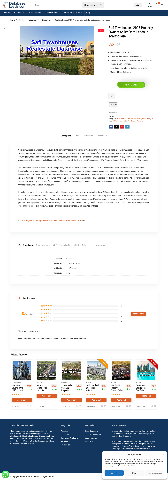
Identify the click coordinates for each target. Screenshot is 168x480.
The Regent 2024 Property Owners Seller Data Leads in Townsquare (51, 220)
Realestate (46, 20)
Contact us (65, 434)
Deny (134, 473)
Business (18, 12)
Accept (114, 473)
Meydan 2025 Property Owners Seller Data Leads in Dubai (117, 390)
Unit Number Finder (72, 12)
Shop (21, 20)
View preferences (155, 473)
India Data (89, 441)
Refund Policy (66, 441)
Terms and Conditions (69, 438)
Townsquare (146, 119)
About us (64, 431)
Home (7, 12)
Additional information (83, 136)
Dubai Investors (91, 438)
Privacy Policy (66, 445)
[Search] (101, 5)
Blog (88, 12)
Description (66, 136)
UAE (152, 119)
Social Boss (113, 112)
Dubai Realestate (91, 431)
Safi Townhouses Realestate (134, 121)
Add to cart (131, 84)
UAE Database (34, 12)
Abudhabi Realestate (93, 434)
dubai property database (125, 119)
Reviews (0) (102, 136)
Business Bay (16, 382)
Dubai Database (52, 12)
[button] (163, 454)
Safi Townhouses (118, 121)
